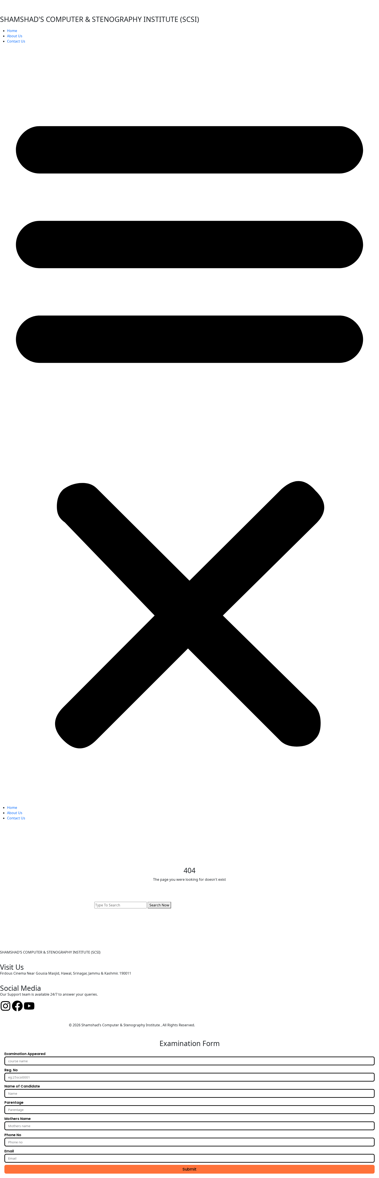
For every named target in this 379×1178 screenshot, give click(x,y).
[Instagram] (5, 1005)
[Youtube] (29, 1005)
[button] (189, 426)
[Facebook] (17, 1005)
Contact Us (16, 41)
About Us (14, 36)
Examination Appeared (24, 1053)
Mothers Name (17, 1118)
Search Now (159, 905)
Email (9, 1151)
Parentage (13, 1102)
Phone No (12, 1134)
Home (12, 30)
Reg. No (11, 1070)
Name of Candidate (22, 1086)
